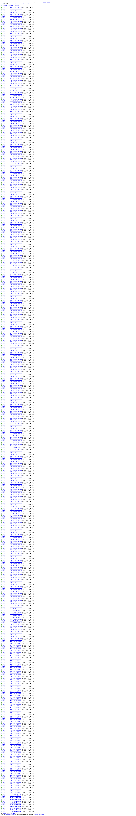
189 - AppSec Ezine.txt (16, 485)
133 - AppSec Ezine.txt (16, 582)
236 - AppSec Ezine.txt (16, 404)
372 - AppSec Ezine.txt (16, 168)
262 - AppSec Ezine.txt (16, 359)
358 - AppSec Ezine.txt (16, 192)
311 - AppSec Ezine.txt (16, 274)
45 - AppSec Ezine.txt (15, 735)
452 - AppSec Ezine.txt (16, 29)
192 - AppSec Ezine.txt (16, 480)
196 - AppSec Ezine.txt (16, 473)
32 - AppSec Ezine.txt (15, 757)
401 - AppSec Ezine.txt (16, 118)
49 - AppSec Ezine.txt (15, 728)
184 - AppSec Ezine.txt (16, 494)
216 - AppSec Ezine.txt (16, 439)
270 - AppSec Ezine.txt (16, 345)
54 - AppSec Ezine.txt (15, 719)
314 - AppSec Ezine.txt (16, 269)
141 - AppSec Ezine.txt (16, 569)
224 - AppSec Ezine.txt (16, 425)
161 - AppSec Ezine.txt (16, 534)
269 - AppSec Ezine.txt (16, 347)
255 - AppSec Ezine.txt (16, 371)
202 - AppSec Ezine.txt (16, 463)
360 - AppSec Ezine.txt (16, 189)
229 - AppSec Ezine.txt (16, 416)
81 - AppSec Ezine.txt (15, 673)
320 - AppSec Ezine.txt (16, 258)
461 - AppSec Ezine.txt (16, 14)
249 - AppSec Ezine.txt (16, 381)
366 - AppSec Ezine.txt (16, 179)
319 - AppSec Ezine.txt (16, 260)
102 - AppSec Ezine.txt (16, 636)
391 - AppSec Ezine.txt (16, 135)
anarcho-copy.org (9, 814)
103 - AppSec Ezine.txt (16, 634)
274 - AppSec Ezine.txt (16, 338)
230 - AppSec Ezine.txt (16, 414)
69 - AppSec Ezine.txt (15, 693)
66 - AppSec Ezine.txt (15, 699)
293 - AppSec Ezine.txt (16, 305)
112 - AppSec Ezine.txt (16, 619)
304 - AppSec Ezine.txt (16, 286)
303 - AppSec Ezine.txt (16, 288)
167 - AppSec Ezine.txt (16, 523)
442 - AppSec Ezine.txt (16, 47)
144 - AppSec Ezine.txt (16, 563)
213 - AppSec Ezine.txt (16, 444)
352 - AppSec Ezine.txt (16, 203)
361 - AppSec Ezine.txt (16, 187)
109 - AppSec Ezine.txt (16, 624)
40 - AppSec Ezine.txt (15, 744)
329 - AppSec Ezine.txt (16, 243)
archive (48, 2)
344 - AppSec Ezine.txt (16, 217)
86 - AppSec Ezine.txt (15, 664)
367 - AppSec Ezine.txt (16, 177)
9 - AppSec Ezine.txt (15, 797)
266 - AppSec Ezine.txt (16, 352)
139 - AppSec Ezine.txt (16, 572)
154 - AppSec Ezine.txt (16, 546)
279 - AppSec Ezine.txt (16, 329)
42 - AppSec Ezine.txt (15, 740)
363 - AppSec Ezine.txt (16, 184)
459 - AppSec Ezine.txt (16, 17)
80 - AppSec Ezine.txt (15, 674)
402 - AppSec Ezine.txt (16, 116)
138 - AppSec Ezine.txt (16, 574)
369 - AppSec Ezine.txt (16, 173)
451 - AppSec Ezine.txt (16, 31)
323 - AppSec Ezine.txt (16, 253)
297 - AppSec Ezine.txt (16, 298)
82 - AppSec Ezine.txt (15, 671)
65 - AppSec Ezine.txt (15, 700)
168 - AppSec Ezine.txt (16, 522)
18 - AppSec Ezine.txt (15, 782)
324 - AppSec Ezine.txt (16, 251)
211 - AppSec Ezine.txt (16, 447)
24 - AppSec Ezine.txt (15, 771)
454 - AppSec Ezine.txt (16, 26)
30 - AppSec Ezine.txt (15, 761)
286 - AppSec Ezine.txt (16, 317)
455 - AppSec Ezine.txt (16, 24)
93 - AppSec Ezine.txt (15, 652)
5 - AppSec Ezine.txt (15, 804)
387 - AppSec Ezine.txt (16, 142)
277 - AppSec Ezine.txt (16, 333)
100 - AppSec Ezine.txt (16, 640)
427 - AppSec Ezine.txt (16, 73)
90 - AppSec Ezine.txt (15, 657)
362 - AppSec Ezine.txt (16, 185)
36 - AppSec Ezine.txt (15, 751)
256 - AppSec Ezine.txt (16, 369)
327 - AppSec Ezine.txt (16, 246)
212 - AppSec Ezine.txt (16, 445)
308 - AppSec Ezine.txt (16, 279)
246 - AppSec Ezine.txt (16, 387)
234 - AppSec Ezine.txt (16, 407)
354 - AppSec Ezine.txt (16, 199)
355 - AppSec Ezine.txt (16, 198)
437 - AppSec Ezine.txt (16, 55)
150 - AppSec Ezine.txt (16, 553)
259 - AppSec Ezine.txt (16, 364)
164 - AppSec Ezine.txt (16, 529)
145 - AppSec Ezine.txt (16, 562)
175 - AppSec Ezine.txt (16, 510)
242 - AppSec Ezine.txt (16, 393)
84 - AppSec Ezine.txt (15, 667)
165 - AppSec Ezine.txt (16, 527)
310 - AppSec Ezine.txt (16, 276)
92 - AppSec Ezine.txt (15, 653)
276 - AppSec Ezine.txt (16, 335)
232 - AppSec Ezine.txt (16, 411)
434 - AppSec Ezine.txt (16, 61)
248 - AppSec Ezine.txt (16, 383)
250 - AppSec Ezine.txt (16, 380)
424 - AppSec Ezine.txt (16, 78)
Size (33, 3)
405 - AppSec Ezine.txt (16, 111)
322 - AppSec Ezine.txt (16, 255)
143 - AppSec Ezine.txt (16, 565)
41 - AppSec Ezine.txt (15, 742)
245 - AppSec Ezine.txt (16, 388)
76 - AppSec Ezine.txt (15, 681)
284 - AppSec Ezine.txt (16, 321)
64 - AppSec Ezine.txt (15, 702)
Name (16, 3)
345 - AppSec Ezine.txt (16, 215)
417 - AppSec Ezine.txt (16, 90)
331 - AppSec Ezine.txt (16, 239)
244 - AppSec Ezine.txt (16, 390)
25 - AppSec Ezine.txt (15, 770)
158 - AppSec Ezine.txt (16, 539)
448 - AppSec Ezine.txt (16, 36)
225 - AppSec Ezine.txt (16, 423)
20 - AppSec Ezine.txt (15, 778)
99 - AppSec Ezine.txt (15, 641)
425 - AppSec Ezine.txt (16, 76)
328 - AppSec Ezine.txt (16, 244)
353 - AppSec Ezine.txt (16, 201)
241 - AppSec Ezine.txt (16, 395)
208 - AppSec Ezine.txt (16, 452)
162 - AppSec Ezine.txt (16, 532)
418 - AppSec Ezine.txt (16, 88)
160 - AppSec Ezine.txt (16, 536)
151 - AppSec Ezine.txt (16, 551)
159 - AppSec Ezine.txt (16, 537)
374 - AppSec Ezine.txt (16, 165)
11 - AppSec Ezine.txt (15, 794)
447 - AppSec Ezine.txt (16, 38)
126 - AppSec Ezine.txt (16, 595)
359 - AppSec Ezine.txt (16, 191)
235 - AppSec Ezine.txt (16, 406)
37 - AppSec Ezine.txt (15, 749)
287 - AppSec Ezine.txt (16, 315)
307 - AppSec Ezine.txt (16, 281)
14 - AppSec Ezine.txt (15, 789)
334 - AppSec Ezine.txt (16, 234)
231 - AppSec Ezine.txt (16, 413)
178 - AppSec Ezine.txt (16, 504)
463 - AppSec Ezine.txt (16, 10)
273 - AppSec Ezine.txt (16, 340)
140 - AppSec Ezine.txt (16, 570)
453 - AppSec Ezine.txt (16, 28)
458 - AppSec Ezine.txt (16, 19)
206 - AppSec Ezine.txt (16, 456)
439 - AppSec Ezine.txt (16, 52)
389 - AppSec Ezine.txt (16, 139)
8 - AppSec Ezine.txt (15, 799)
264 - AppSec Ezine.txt (16, 355)
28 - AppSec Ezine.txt (15, 764)
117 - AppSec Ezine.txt (16, 610)
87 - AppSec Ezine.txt (15, 662)
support (4, 813)
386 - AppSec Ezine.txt (16, 144)
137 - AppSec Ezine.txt (16, 575)
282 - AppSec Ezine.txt (16, 324)
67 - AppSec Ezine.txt (15, 697)
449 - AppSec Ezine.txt (16, 35)
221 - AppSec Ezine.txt (16, 430)
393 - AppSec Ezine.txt (16, 132)
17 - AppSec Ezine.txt (15, 783)
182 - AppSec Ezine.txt (16, 497)
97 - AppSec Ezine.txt (15, 645)
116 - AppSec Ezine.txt (16, 612)
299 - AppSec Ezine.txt (16, 295)
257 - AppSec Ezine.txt (16, 367)
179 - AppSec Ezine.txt (16, 503)
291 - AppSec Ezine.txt (16, 309)
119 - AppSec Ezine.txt (16, 607)
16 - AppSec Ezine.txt (15, 785)
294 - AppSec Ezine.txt (16, 303)
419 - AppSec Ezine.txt (16, 87)
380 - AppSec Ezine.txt (16, 154)
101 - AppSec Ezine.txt (16, 638)
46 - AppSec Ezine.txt (15, 733)
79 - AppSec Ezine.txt (15, 676)
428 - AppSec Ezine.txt (16, 71)
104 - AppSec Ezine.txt (16, 633)
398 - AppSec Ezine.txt (16, 123)
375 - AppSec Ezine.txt (16, 163)
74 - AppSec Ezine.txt (15, 685)
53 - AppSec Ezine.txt (15, 721)
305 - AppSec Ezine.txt (16, 284)
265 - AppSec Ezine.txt (16, 354)
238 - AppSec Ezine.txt (16, 400)
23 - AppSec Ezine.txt (15, 773)
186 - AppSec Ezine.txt (16, 491)
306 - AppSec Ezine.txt (16, 283)
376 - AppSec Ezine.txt (16, 161)
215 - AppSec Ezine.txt (16, 440)
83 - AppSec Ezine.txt (15, 669)
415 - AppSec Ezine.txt (16, 94)
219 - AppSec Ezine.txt (16, 433)
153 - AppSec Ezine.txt (16, 548)
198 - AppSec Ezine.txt (16, 470)
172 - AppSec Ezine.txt (16, 515)
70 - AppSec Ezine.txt (15, 692)
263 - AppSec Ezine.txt (16, 357)
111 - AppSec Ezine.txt (16, 621)
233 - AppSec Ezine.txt (16, 409)
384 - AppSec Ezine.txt (16, 147)
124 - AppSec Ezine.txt (16, 598)
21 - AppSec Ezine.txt (15, 777)
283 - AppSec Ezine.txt (16, 322)
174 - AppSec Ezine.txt (16, 511)
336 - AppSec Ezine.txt (16, 231)
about (44, 2)
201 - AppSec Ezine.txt (16, 465)
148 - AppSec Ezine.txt (16, 556)
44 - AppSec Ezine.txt (15, 737)
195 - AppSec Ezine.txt (16, 475)
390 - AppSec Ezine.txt (16, 137)
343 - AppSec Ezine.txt (16, 218)
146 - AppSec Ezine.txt (16, 560)
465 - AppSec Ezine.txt (16, 7)
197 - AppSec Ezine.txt (16, 471)
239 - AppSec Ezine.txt (16, 399)
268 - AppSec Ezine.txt (16, 348)
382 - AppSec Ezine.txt (16, 151)
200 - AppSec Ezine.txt (16, 466)
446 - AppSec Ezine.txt (16, 40)
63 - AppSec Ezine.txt (15, 704)
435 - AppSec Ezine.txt (16, 59)
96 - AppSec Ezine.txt (15, 647)
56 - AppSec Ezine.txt (15, 716)
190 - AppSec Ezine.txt (16, 484)
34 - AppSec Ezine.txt (15, 754)
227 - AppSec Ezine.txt (16, 419)
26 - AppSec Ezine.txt (15, 768)
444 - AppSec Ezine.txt (16, 43)
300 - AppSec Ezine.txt (16, 293)
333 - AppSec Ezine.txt (16, 236)
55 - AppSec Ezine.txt (15, 718)
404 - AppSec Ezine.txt (16, 113)
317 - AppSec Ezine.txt (16, 263)
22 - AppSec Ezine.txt (15, 775)
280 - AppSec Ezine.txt (16, 328)
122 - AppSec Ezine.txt (16, 601)
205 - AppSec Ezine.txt (16, 458)
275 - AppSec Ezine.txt (16, 336)
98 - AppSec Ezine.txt (15, 643)
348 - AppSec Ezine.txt (16, 210)
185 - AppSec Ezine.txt (16, 492)
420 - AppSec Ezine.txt (16, 85)
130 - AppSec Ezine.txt (16, 588)
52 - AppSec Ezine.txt (15, 723)
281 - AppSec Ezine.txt (16, 326)
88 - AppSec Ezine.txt (15, 660)
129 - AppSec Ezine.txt (16, 589)
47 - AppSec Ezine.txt (15, 731)
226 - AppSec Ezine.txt (16, 421)
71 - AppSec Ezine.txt (15, 690)
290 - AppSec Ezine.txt (16, 310)
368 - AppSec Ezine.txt (16, 175)
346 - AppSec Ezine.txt (16, 213)
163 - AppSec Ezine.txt (16, 530)
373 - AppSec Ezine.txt (16, 166)
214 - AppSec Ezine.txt (16, 442)
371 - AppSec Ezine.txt (16, 170)
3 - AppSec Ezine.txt (15, 808)
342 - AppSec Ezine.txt (16, 220)
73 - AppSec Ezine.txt (15, 686)
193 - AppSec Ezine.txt (16, 478)
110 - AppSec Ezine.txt (16, 622)
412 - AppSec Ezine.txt (16, 99)
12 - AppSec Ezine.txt (15, 792)
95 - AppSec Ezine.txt (15, 648)
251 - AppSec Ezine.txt (16, 378)
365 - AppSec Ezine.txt (16, 180)
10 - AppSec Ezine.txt (15, 796)
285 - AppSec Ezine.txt (16, 319)
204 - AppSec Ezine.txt (16, 459)
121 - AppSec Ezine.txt (16, 603)
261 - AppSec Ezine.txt (16, 361)
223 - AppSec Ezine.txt (16, 426)
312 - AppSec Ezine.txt (16, 272)
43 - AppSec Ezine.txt (15, 738)
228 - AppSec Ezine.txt (16, 418)
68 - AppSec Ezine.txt (15, 695)
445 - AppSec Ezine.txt (16, 42)
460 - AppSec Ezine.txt (16, 16)
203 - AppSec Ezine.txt (16, 461)
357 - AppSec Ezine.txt (16, 194)
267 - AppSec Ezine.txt (16, 350)
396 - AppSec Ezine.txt (16, 127)
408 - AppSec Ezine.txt (16, 106)
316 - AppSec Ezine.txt (16, 265)
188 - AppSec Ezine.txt (16, 487)
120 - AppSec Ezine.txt (16, 605)
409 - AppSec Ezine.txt (16, 104)
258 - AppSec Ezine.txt (16, 366)
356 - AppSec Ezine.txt (16, 196)
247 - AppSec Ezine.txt (16, 385)
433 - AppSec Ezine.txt (16, 62)
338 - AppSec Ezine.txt (16, 227)
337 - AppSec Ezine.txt (16, 229)
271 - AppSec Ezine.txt (16, 343)
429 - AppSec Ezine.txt (16, 69)
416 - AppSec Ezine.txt (16, 92)
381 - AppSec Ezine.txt (16, 153)
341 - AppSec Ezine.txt (16, 222)
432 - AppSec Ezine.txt (16, 64)
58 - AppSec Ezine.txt (15, 712)
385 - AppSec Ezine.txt (16, 146)
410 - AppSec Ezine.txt (16, 102)
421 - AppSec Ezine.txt (16, 83)
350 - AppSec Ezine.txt (16, 206)
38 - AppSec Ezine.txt (15, 747)
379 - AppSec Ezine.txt (16, 156)
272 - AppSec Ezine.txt (16, 341)
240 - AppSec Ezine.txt (16, 397)
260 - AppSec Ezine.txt (16, 362)
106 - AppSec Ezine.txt (16, 629)
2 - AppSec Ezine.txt (15, 809)
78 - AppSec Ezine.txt (15, 678)
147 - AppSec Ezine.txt (16, 558)
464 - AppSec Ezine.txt (16, 9)
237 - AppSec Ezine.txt (16, 402)
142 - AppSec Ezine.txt (16, 567)
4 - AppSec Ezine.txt (15, 806)
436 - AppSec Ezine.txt (16, 57)
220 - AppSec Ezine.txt (16, 432)
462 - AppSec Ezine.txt (16, 12)
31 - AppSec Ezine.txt (15, 759)
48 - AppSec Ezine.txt (15, 730)
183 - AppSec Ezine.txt (16, 496)
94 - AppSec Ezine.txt (15, 650)
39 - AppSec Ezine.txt (15, 745)
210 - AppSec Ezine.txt (16, 449)
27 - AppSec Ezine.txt (15, 766)
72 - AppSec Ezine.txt (15, 688)
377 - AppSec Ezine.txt (16, 159)
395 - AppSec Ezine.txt (16, 128)
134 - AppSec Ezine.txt (16, 581)
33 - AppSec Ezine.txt (15, 756)
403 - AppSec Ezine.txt (16, 114)
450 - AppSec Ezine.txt (16, 33)
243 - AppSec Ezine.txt (16, 392)
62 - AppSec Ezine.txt (15, 705)
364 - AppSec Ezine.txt (16, 182)
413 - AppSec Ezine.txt (16, 97)
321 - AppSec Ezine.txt (16, 257)
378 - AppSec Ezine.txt (16, 158)
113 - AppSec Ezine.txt (16, 617)
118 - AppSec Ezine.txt (16, 608)
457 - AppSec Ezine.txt (16, 21)
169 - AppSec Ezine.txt (16, 520)
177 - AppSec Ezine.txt (16, 506)
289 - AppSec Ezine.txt (16, 312)
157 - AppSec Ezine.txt (16, 541)
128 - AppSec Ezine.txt (16, 591)
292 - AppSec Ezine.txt (16, 307)
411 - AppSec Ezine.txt (16, 101)
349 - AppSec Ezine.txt (16, 208)
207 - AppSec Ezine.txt (16, 454)
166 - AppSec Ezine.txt (16, 525)
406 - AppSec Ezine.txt (16, 109)
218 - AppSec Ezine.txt (16, 435)
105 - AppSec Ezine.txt (16, 631)
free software (11, 813)
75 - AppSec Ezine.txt (15, 683)
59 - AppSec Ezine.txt (15, 711)
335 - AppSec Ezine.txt (16, 232)
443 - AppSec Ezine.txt (16, 45)
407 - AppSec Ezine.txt (16, 107)
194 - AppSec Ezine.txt (16, 477)
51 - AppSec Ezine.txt (15, 725)
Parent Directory (14, 5)
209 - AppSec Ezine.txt (16, 451)
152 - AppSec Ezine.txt (16, 549)
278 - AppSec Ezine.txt (16, 331)
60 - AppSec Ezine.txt (15, 709)
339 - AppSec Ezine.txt (16, 225)
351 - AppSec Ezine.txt (16, 205)
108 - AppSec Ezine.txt (16, 626)
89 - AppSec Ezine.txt (15, 659)
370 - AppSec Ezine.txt (16, 172)
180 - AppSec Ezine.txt (16, 501)
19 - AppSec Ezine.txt (15, 780)
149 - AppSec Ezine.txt (16, 555)
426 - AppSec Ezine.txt (16, 75)
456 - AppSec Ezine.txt (16, 23)
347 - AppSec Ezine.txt (16, 211)
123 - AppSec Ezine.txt (16, 600)
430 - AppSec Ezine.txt (16, 68)
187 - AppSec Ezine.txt (16, 489)
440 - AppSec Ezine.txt (16, 50)
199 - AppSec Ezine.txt (16, 468)
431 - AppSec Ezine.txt (16, 66)
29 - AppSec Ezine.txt (15, 763)
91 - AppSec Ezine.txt (15, 655)
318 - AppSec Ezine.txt (16, 262)
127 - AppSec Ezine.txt (16, 593)
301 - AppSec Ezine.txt (16, 291)
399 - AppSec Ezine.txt (16, 121)
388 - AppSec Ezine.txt (16, 140)
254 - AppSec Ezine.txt (16, 373)
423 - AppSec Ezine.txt (16, 80)
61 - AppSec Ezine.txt (15, 707)
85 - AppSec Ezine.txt (15, 666)
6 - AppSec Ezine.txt (15, 803)
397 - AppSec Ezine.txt (16, 125)
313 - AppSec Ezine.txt (16, 270)
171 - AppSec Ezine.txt (16, 517)
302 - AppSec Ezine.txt (16, 289)
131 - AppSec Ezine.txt (16, 586)
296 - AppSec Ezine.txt (16, 300)
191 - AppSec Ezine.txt (16, 482)
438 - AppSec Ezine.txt (16, 54)
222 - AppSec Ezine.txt (16, 428)
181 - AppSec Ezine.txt (16, 499)
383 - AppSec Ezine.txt (16, 149)
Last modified (26, 3)
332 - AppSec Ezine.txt (16, 237)
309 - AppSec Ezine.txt (16, 277)
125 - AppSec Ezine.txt (16, 596)
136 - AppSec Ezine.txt (16, 577)
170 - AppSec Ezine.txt (16, 518)
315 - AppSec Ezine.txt (16, 267)
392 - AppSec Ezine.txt (16, 133)
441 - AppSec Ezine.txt (16, 49)
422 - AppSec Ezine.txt (16, 81)
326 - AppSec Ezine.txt (16, 248)
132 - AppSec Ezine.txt (16, 584)
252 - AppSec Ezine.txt (16, 376)
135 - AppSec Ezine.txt (16, 579)
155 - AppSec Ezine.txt (16, 544)
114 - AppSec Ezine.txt (16, 615)
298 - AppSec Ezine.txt (16, 296)
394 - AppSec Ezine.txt (16, 130)
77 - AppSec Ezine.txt (15, 679)
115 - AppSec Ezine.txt (16, 614)
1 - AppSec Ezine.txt (15, 811)
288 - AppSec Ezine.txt (16, 314)
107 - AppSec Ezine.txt (16, 627)
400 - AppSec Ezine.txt (16, 120)
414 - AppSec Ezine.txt (16, 95)
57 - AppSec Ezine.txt (15, 714)
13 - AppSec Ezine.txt (15, 790)
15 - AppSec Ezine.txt (15, 787)
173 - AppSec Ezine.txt (16, 513)
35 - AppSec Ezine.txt (15, 752)
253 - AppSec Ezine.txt (16, 374)
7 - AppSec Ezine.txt (15, 801)
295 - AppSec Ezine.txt (16, 302)
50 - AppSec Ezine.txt (15, 726)
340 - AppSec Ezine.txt (16, 224)
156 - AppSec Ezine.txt (16, 543)
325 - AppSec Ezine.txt (16, 250)
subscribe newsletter (39, 814)
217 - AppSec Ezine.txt (16, 437)
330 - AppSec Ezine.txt (16, 241)
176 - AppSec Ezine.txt (16, 508)
